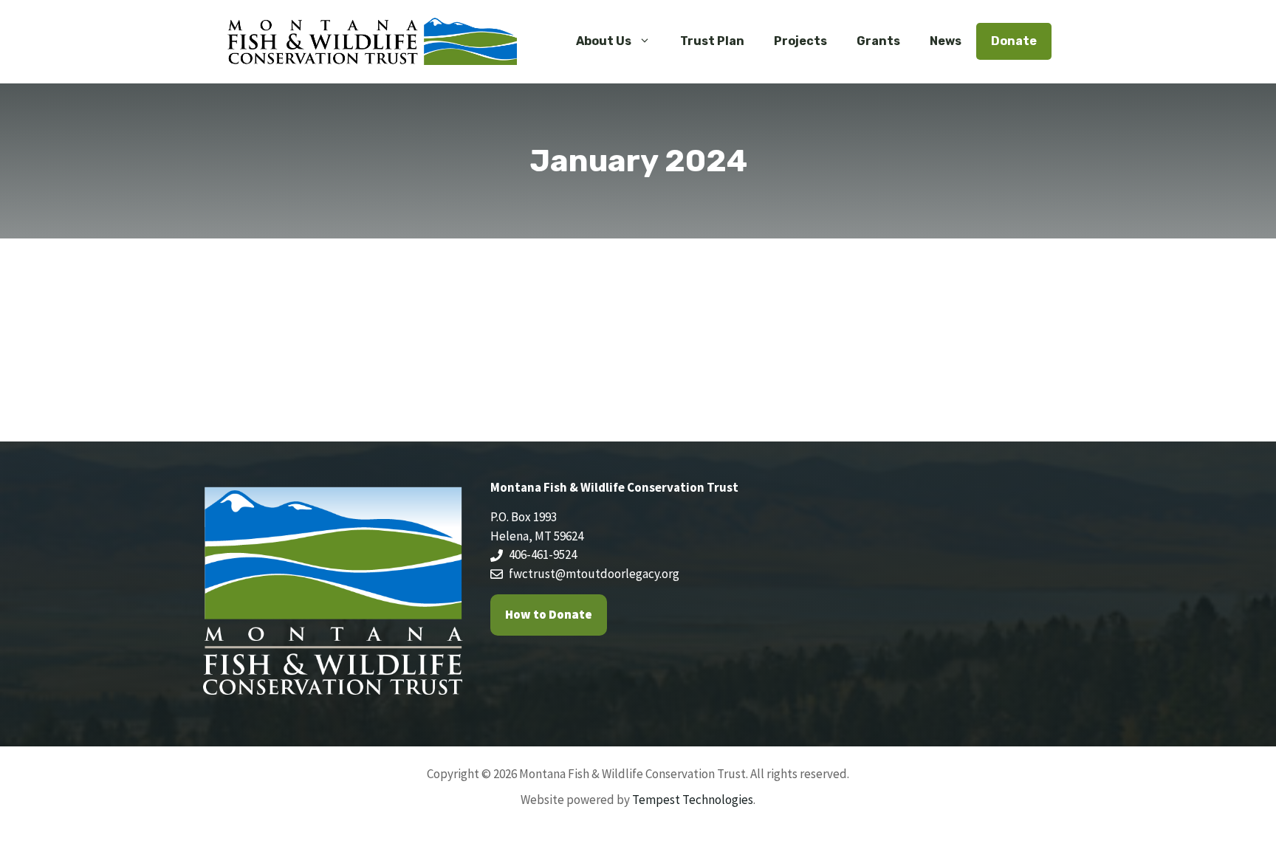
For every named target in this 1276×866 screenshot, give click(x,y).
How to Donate (548, 614)
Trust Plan (712, 41)
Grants (878, 41)
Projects (800, 41)
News (945, 41)
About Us (603, 41)
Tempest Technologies (692, 799)
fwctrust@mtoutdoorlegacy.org (594, 574)
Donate (1014, 41)
